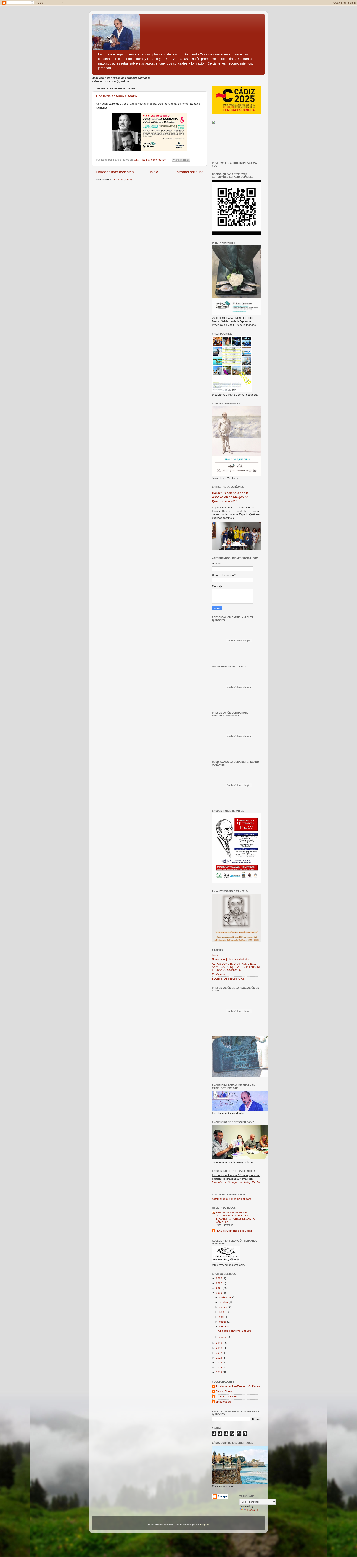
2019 (219, 1343)
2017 (219, 1353)
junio (222, 1312)
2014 (219, 1367)
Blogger (204, 1524)
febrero (223, 1326)
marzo (223, 1321)
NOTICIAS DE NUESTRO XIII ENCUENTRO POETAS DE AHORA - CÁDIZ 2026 (236, 1218)
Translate (252, 1510)
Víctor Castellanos (226, 1396)
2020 (219, 1293)
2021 (219, 1288)
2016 (219, 1357)
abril (222, 1317)
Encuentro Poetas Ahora (231, 1212)
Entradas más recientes (115, 172)
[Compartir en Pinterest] (188, 160)
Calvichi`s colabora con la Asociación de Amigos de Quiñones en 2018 (230, 497)
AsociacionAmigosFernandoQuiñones (238, 1386)
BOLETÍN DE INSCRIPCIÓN (228, 978)
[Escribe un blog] (177, 160)
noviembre (225, 1297)
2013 (219, 1372)
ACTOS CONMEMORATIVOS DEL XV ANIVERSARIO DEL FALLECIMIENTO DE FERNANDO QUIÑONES (236, 966)
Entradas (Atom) (122, 179)
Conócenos (218, 974)
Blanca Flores (224, 1391)
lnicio (215, 955)
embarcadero (223, 1401)
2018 (219, 1348)
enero (223, 1337)
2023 (219, 1278)
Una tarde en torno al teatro (116, 96)
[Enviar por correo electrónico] (174, 160)
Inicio (154, 172)
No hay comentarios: (154, 159)
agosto (223, 1307)
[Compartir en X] (181, 160)
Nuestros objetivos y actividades (231, 959)
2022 (219, 1283)
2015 (219, 1362)
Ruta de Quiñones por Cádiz (234, 1230)
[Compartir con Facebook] (184, 160)
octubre (224, 1302)
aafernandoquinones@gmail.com (231, 1198)
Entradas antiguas (189, 172)
